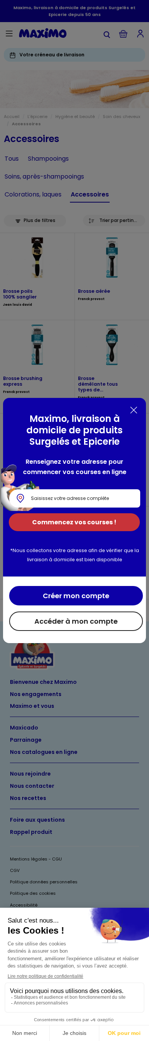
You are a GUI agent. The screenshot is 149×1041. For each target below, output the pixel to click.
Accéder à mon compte (76, 621)
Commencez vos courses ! (74, 522)
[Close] (133, 410)
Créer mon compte (76, 595)
